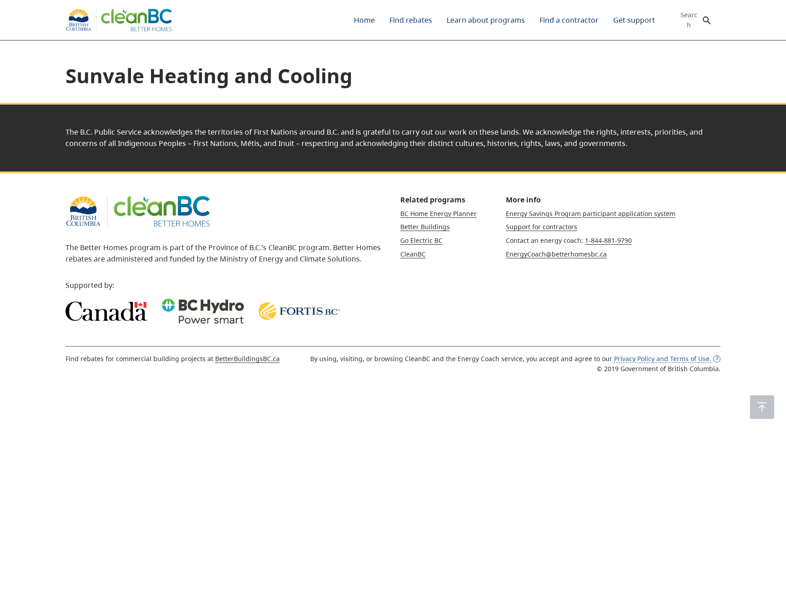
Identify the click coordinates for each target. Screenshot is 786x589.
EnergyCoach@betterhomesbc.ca (556, 254)
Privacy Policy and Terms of (662, 358)
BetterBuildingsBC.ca (247, 358)
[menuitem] (364, 20)
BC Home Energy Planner (438, 213)
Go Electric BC (421, 240)
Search (688, 20)
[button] (762, 407)
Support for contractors (541, 226)
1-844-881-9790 (608, 240)
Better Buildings (425, 226)
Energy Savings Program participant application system (590, 213)
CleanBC (413, 254)
